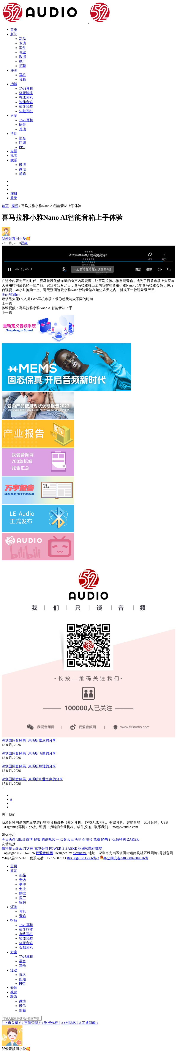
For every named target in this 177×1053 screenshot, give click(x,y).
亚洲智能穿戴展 (90, 848)
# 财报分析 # (50, 1023)
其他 (22, 129)
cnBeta (17, 848)
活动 (13, 134)
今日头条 (9, 839)
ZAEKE (71, 848)
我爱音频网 (44, 853)
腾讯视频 (48, 839)
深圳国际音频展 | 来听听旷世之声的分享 (32, 779)
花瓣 (96, 839)
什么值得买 (117, 839)
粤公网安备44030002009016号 (125, 858)
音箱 (22, 79)
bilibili (20, 839)
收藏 (14, 294)
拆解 (13, 84)
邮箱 (22, 174)
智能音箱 (26, 102)
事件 (22, 48)
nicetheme (80, 853)
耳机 (22, 75)
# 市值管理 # (31, 1023)
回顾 (22, 143)
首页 (13, 29)
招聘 (22, 66)
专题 (13, 151)
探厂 (22, 61)
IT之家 (28, 848)
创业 (22, 52)
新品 (22, 38)
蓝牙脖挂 (26, 93)
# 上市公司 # (11, 1023)
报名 (22, 138)
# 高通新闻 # (88, 1023)
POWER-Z (57, 848)
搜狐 (37, 839)
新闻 (13, 34)
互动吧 (76, 839)
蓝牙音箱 (26, 106)
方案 (13, 115)
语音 (22, 124)
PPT (22, 147)
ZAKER (133, 839)
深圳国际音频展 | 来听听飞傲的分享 (29, 753)
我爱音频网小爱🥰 (16, 238)
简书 (104, 839)
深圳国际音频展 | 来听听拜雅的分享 (29, 766)
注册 (13, 193)
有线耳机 (26, 97)
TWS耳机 (26, 88)
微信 (22, 169)
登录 (13, 198)
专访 (22, 43)
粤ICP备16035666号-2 (83, 858)
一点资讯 (63, 839)
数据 (22, 57)
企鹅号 (87, 839)
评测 (13, 70)
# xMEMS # (69, 1023)
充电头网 (41, 848)
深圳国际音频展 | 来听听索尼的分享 (29, 740)
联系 (13, 160)
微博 (22, 165)
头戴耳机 (26, 111)
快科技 (7, 848)
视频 (13, 155)
